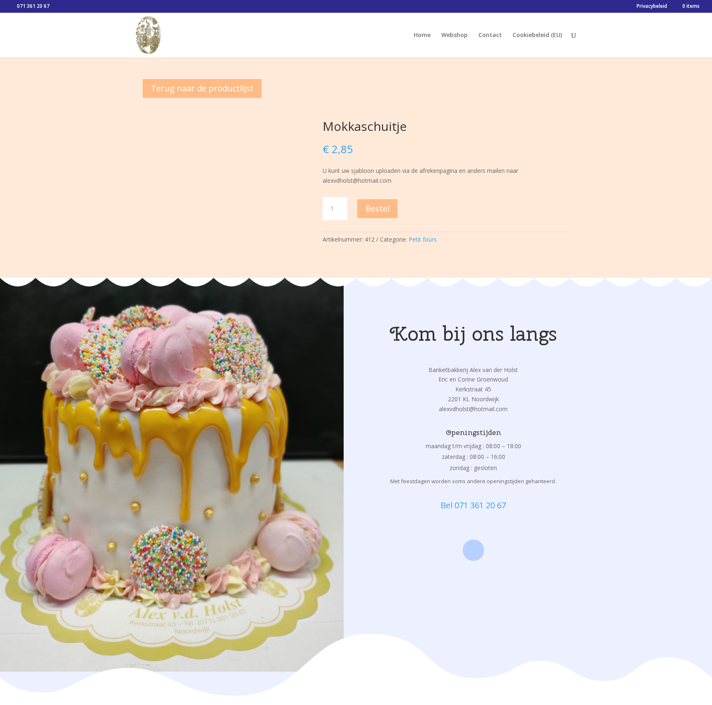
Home (422, 35)
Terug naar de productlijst (202, 88)
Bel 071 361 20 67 (473, 505)
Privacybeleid (652, 6)
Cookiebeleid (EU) (537, 35)
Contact (490, 35)
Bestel (377, 208)
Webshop (454, 35)
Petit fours (423, 239)
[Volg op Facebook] (473, 550)
